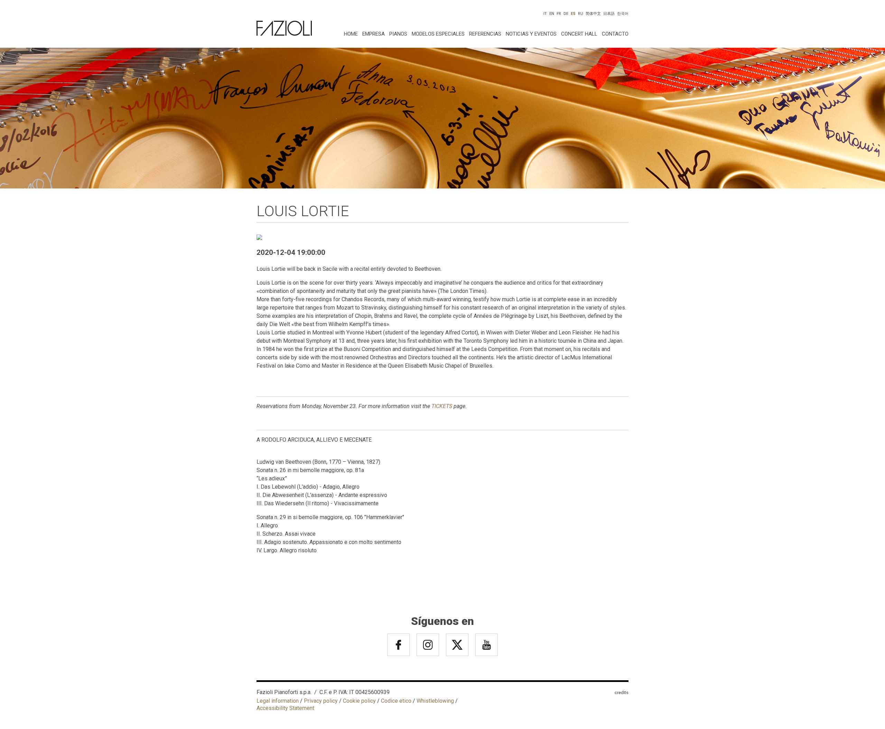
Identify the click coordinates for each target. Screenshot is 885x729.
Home (351, 34)
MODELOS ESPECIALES (438, 34)
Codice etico (396, 701)
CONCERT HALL (579, 34)
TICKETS (441, 406)
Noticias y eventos (531, 34)
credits (621, 692)
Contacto (615, 34)
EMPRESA (373, 34)
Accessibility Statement (285, 708)
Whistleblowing (435, 701)
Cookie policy (359, 701)
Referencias (485, 34)
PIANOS (398, 34)
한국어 (622, 13)
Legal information (278, 701)
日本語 (609, 13)
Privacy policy (321, 701)
